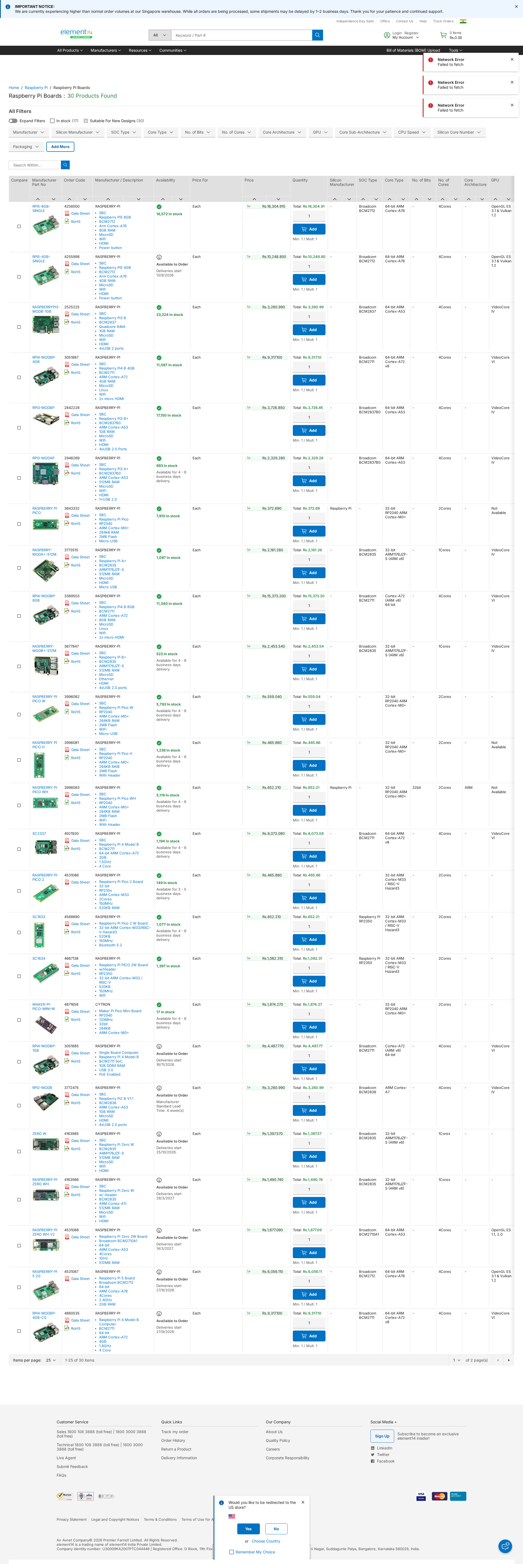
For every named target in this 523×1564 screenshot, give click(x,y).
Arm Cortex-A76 (113, 226)
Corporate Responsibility (287, 1457)
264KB (105, 1028)
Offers (385, 21)
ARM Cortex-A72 (113, 377)
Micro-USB (108, 541)
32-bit (104, 886)
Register (411, 33)
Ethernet (106, 679)
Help (423, 21)
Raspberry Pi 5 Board (117, 1278)
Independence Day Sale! (355, 21)
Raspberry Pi (36, 87)
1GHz (103, 1258)
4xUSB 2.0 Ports (113, 449)
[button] (69, 50)
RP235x (105, 890)
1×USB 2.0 (108, 499)
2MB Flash (108, 536)
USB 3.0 (106, 1070)
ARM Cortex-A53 (113, 427)
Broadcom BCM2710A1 (118, 1241)
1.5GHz (105, 862)
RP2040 (105, 523)
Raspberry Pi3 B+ (114, 418)
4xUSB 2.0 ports (113, 687)
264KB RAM (109, 720)
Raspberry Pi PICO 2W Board (123, 965)
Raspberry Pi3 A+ (114, 469)
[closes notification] (516, 6)
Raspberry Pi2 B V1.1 (116, 1098)
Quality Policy (278, 1440)
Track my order (174, 1431)
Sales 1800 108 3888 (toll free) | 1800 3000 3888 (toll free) (101, 1433)
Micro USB (108, 587)
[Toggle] (13, 121)
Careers (273, 1449)
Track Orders (443, 21)
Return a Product (176, 1449)
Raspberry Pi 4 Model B (119, 844)
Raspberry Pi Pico (114, 519)
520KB (105, 936)
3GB (103, 857)
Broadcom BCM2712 (116, 1282)
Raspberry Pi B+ (112, 657)
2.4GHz (105, 1300)
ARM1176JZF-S (111, 569)
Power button (110, 247)
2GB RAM (107, 1304)
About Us (274, 1431)
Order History (173, 1440)
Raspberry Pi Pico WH (117, 798)
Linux (103, 390)
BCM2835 (107, 565)
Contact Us (404, 21)
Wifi (102, 239)
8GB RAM (107, 230)
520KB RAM (109, 908)
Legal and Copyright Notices (115, 1519)
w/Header (107, 969)
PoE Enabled (109, 1074)
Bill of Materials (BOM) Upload (413, 50)
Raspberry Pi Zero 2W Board (123, 1236)
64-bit (104, 1245)
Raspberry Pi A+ (112, 561)
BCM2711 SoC (111, 1061)
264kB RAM (109, 532)
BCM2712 (107, 221)
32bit (103, 1024)
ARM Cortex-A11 (112, 1203)
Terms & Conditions (160, 1519)
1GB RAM (107, 331)
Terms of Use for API (199, 1519)
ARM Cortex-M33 (114, 894)
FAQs (61, 1475)
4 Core (105, 866)
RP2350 (105, 973)
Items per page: (27, 1360)
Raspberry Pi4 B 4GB (117, 368)
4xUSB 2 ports (111, 348)
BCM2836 (107, 1103)
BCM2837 (107, 322)
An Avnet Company (73, 1540)
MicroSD (106, 234)
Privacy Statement (72, 1519)
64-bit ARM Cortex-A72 (119, 853)
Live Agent (66, 1457)
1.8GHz (105, 1346)
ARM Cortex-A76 (113, 1291)
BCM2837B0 (110, 423)
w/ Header (108, 1195)
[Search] (317, 35)
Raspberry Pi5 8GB (115, 217)
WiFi (103, 490)
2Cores (105, 899)
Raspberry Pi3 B (112, 318)
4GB (103, 1341)
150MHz (106, 903)
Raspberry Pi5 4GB (115, 267)
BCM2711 (106, 372)
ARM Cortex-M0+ (114, 528)
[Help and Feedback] (505, 1546)
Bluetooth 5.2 (110, 945)
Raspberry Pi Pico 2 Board (121, 881)
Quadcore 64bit (112, 326)
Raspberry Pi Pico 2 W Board (123, 923)
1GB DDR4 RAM (112, 1065)
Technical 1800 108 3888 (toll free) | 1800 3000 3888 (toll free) (100, 1446)
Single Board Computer (119, 1052)
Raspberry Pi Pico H (115, 753)
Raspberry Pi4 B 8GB (117, 607)
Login (397, 33)
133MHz (106, 1019)
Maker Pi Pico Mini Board (120, 1011)
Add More (60, 146)
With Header (109, 775)
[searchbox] (241, 35)
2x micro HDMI (111, 398)
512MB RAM (109, 482)
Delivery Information (179, 1457)
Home (14, 87)
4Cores (105, 1254)
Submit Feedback (72, 1466)
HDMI (103, 243)
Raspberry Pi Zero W (116, 1144)
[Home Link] (77, 35)
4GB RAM (107, 280)
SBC (103, 213)
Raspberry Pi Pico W (116, 707)
